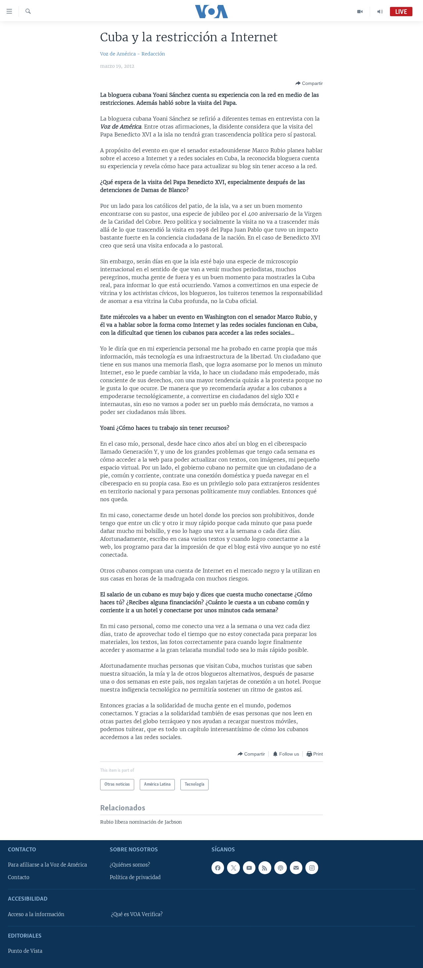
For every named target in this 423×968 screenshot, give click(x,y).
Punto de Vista (25, 951)
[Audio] (380, 12)
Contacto (18, 877)
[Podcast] (280, 867)
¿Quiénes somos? (130, 865)
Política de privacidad (135, 877)
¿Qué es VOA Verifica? (137, 914)
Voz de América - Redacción (132, 54)
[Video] (360, 12)
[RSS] (264, 867)
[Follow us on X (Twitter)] (233, 867)
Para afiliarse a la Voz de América (47, 865)
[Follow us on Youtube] (249, 867)
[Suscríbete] (296, 867)
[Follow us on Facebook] (218, 867)
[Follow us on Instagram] (311, 867)
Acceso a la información (36, 914)
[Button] (309, 83)
